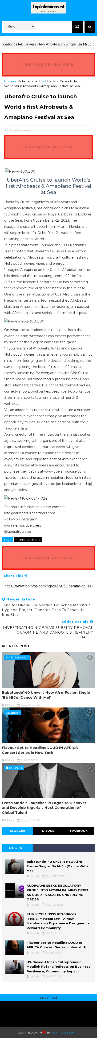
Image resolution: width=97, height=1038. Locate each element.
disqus (48, 830)
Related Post (16, 646)
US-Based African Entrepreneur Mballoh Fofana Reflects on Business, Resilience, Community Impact (59, 966)
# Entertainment (28, 539)
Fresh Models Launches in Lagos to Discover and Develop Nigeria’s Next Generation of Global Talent (44, 808)
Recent (17, 848)
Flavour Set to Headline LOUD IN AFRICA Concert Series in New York (40, 750)
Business (16, 768)
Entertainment (29, 81)
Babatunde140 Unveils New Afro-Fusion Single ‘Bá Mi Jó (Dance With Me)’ (46, 694)
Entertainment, (20, 130)
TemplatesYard (65, 1032)
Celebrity (13, 712)
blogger (17, 830)
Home (9, 81)
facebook (79, 830)
